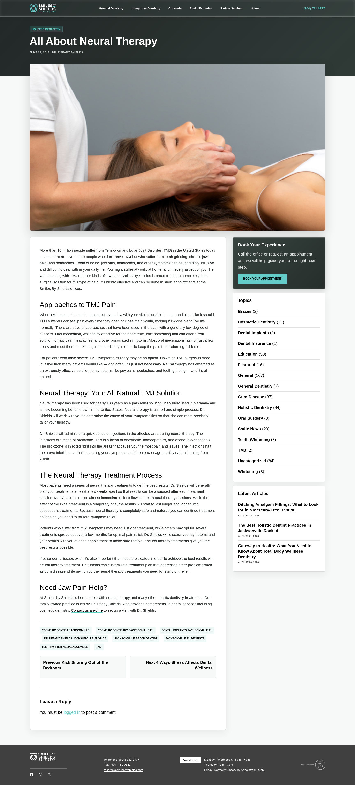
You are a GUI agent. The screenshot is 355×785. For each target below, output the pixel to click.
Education (248, 354)
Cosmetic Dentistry (256, 322)
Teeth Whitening (254, 439)
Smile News (249, 429)
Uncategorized (252, 461)
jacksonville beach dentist (135, 638)
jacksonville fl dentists (185, 638)
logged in (72, 712)
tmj (98, 646)
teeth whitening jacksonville (65, 646)
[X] (50, 775)
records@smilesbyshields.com (123, 769)
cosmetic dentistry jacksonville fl (125, 630)
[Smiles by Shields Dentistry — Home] (43, 8)
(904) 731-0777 (129, 759)
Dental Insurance (254, 343)
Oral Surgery (250, 418)
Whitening (248, 471)
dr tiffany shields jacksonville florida (75, 638)
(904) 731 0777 (314, 8)
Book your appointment (262, 278)
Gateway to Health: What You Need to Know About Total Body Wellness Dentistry (274, 551)
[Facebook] (32, 775)
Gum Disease (251, 397)
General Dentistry (255, 386)
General (245, 375)
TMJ (242, 450)
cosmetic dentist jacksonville (66, 630)
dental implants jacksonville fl (187, 630)
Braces (244, 311)
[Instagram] (41, 775)
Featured (246, 365)
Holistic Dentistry (46, 29)
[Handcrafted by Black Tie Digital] (313, 765)
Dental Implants (253, 332)
